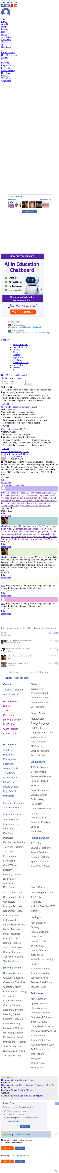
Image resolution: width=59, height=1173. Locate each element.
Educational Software (41, 1017)
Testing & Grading (12, 1055)
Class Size (36, 936)
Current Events (38, 941)
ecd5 (3, 585)
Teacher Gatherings (41, 968)
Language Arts (38, 762)
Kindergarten (9, 759)
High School (9, 791)
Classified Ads (48, 1085)
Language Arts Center (42, 732)
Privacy (31, 1080)
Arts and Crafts (10, 819)
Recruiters (36, 902)
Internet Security (39, 1022)
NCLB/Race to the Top (42, 959)
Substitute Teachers (13, 957)
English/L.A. (18, 357)
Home (4, 1080)
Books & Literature (40, 790)
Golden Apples (10, 920)
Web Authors (37, 1054)
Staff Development (12, 1046)
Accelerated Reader (41, 776)
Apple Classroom (39, 1003)
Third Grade (9, 773)
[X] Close (24, 429)
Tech (15, 370)
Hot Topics (6, 73)
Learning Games (11, 1014)
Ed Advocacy (37, 945)
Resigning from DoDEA (17, 454)
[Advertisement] (13, 182)
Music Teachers (39, 741)
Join (3, 19)
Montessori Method (13, 1028)
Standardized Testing (14, 1051)
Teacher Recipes (39, 978)
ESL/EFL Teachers (40, 848)
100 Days (8, 851)
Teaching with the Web (42, 1045)
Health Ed (36, 728)
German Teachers (40, 857)
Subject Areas (38, 713)
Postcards (8, 838)
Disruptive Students (13, 1000)
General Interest (20, 347)
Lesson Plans (18, 1085)
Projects (4, 75)
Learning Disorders (13, 1010)
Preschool (8, 754)
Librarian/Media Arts (41, 808)
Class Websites (39, 1008)
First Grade (9, 764)
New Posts (6, 48)
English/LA (6, 65)
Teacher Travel (38, 987)
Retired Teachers (12, 943)
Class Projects (10, 729)
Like (3, 474)
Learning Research (13, 1019)
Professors (8, 796)
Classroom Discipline (14, 982)
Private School (10, 938)
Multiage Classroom (13, 803)
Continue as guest (29, 407)
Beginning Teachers (13, 897)
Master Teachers (11, 929)
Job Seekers (37, 897)
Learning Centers (12, 874)
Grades (4, 57)
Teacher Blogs (38, 1035)
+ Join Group (29, 211)
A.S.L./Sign (36, 843)
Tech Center (6, 78)
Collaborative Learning (14, 991)
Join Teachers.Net (9, 2)
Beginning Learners (13, 973)
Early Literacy (38, 799)
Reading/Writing (39, 817)
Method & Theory (21, 362)
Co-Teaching (9, 996)
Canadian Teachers (41, 702)
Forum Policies (20, 1080)
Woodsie (5, 492)
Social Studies (38, 755)
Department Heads (12, 911)
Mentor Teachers (11, 934)
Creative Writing (39, 795)
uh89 (3, 526)
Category (5, 339)
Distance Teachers (12, 906)
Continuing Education (42, 892)
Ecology (7, 870)
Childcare (8, 750)
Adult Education (11, 807)
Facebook (5, 1090)
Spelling (35, 827)
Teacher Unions (11, 961)
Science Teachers (40, 751)
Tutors (34, 911)
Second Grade (10, 768)
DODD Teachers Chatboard (14, 375)
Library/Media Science (14, 924)
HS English (36, 804)
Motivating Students (13, 1032)
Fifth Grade (9, 782)
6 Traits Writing (38, 772)
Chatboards (6, 39)
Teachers (5, 43)
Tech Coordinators (40, 1049)
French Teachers (39, 852)
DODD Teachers (9, 55)
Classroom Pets (11, 824)
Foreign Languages (41, 723)
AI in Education (16, 325)
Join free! (7, 1148)
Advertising (6, 1095)
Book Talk (36, 785)
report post (6, 482)
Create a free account (10, 407)
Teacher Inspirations (41, 973)
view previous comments (12, 485)
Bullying (35, 927)
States (3, 60)
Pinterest (21, 1090)
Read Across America (14, 842)
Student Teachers (12, 952)
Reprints (39, 1095)
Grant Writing (10, 865)
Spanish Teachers (40, 861)
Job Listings (17, 1095)
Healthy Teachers (39, 950)
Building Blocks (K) (40, 781)
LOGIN (5, 404)
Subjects (5, 63)
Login (4, 21)
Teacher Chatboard (13, 690)
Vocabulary (36, 831)
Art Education (37, 719)
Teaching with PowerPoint (44, 1031)
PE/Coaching (37, 746)
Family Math (9, 856)
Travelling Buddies (12, 847)
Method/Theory (8, 70)
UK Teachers (37, 707)
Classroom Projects (13, 814)
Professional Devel (13, 1037)
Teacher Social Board (42, 982)
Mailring (30, 1090)
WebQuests (9, 883)
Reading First (37, 813)
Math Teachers (38, 737)
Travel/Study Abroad (41, 866)
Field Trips (8, 828)
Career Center (10, 733)
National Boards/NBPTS (43, 906)
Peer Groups (6, 68)
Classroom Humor (40, 932)
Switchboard (9, 879)
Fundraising (9, 861)
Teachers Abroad (39, 693)
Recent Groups (8, 52)
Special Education (12, 947)
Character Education (13, 978)
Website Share (38, 1063)
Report (24, 1126)
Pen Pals (8, 833)
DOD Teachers (10, 915)
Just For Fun (37, 955)
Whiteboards (37, 1067)
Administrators (10, 694)
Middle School (10, 787)
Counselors (9, 902)
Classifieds (6, 81)
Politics (34, 964)
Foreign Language (40, 838)
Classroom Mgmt (11, 987)
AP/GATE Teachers (13, 892)
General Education (12, 1005)
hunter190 (18, 456)
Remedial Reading (40, 822)
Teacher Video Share (41, 1040)
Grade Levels (10, 701)
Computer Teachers (41, 1012)
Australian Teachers (41, 697)
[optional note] (13, 1121)
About (10, 1080)
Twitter (14, 1090)
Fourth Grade (10, 777)
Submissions (29, 1095)
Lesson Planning (11, 1023)
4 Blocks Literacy (39, 767)
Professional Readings (14, 1042)
